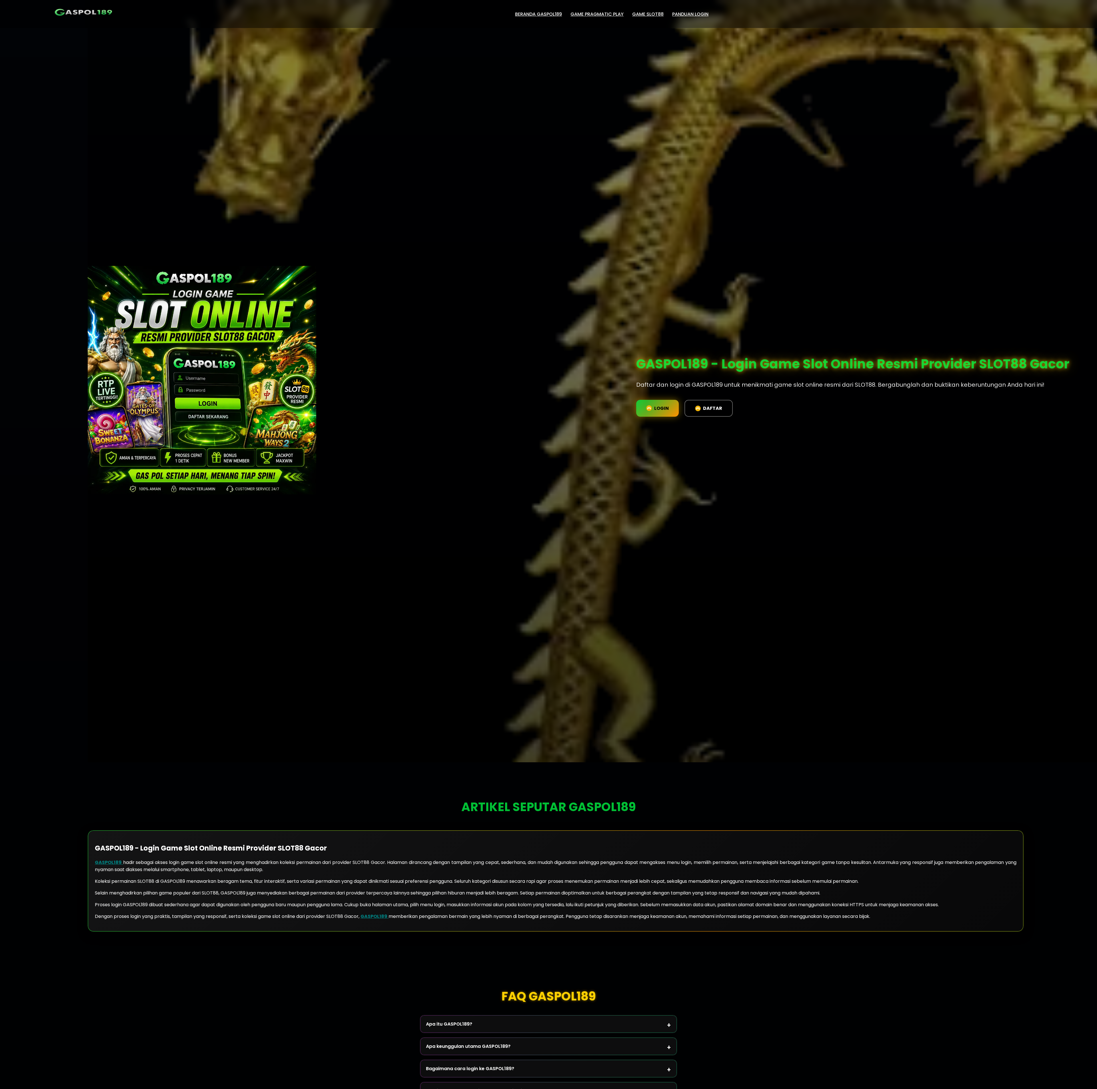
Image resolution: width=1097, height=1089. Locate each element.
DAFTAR (712, 408)
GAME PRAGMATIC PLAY (597, 14)
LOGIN (661, 408)
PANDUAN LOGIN (690, 14)
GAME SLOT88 (648, 14)
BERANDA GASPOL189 (538, 14)
